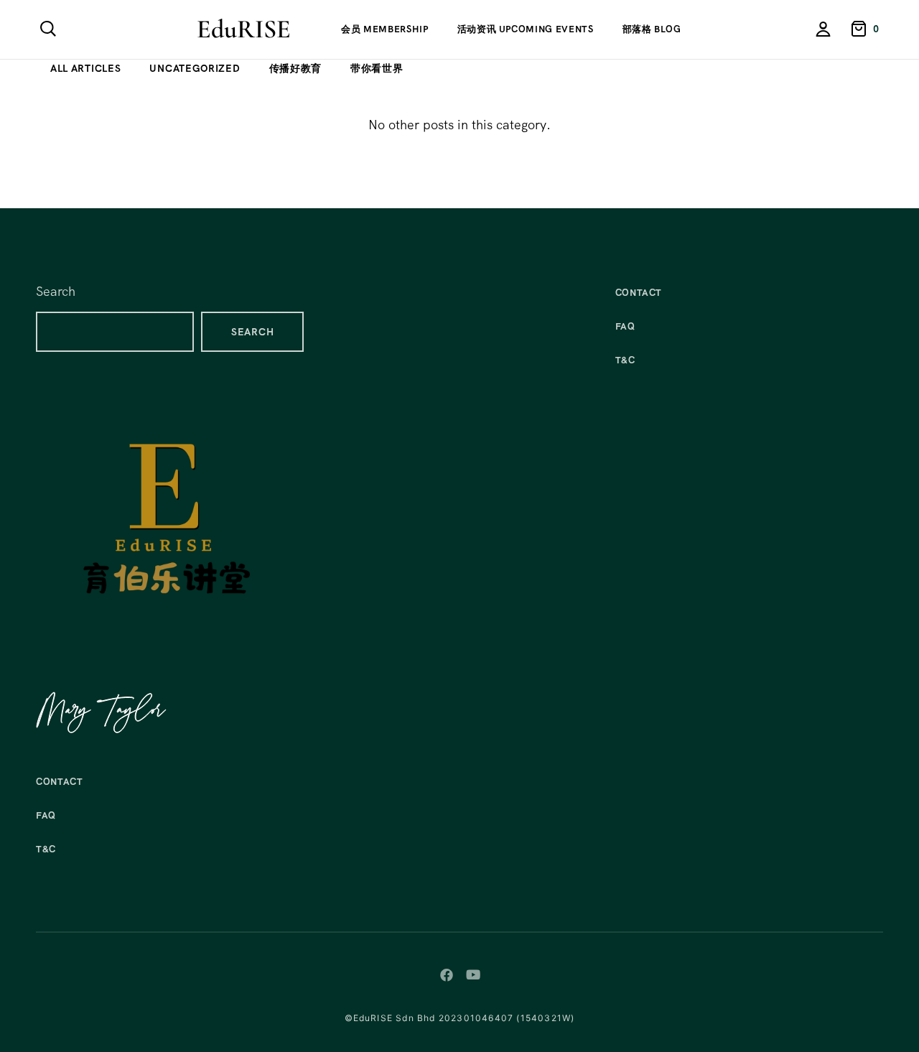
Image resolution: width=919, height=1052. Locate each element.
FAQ (46, 815)
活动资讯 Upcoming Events (525, 29)
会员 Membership (384, 29)
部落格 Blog (651, 29)
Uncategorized (194, 68)
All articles (85, 68)
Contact (59, 782)
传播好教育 (295, 68)
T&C (46, 849)
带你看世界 (376, 68)
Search (55, 291)
